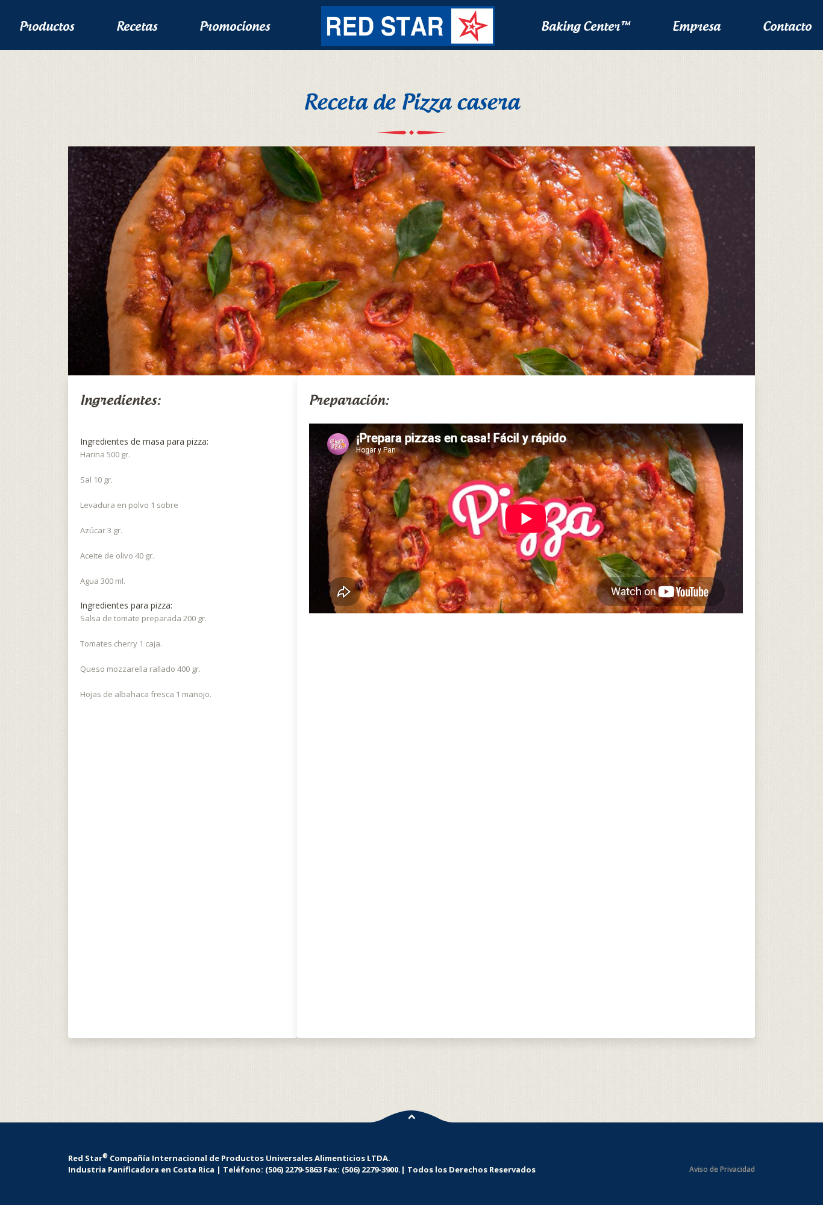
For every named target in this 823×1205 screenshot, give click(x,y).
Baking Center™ (585, 26)
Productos (46, 26)
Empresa (696, 26)
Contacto (787, 26)
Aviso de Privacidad (722, 1169)
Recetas (136, 26)
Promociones (234, 26)
